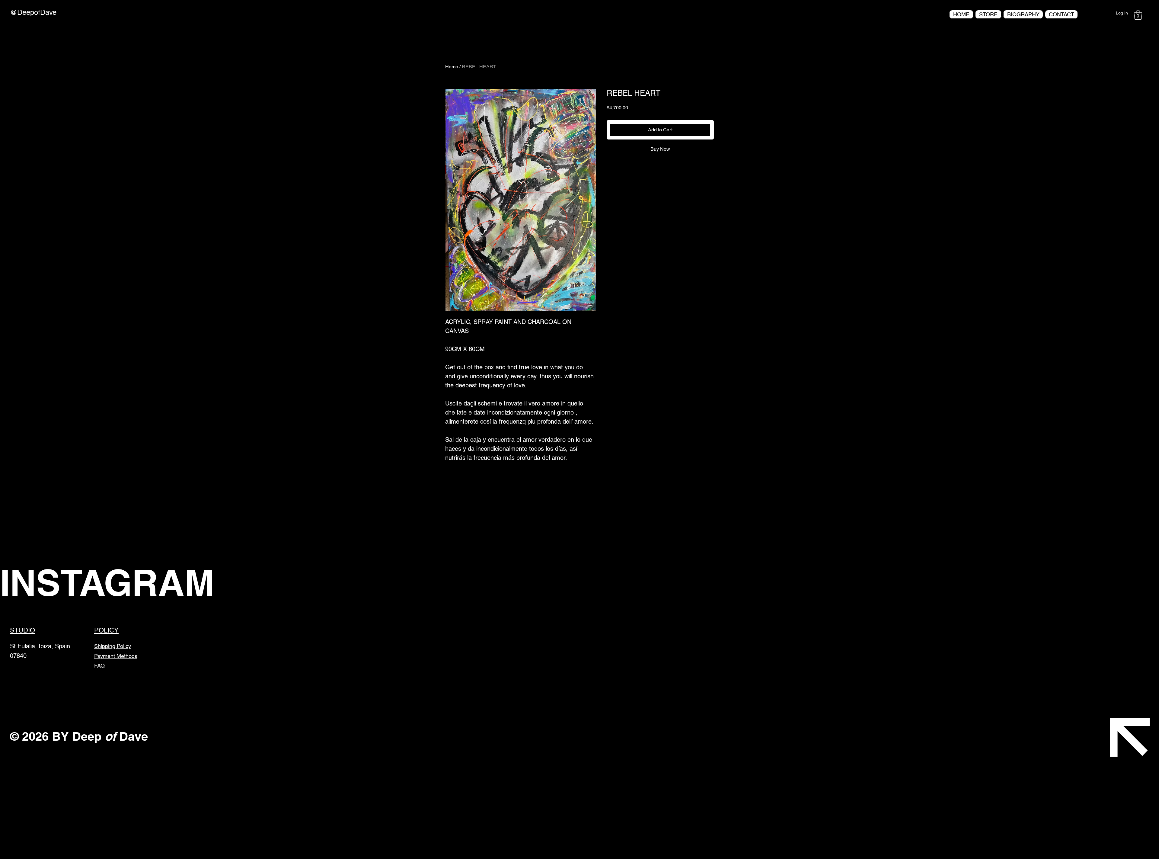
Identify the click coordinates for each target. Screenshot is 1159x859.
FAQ (99, 665)
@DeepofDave (33, 12)
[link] (1138, 15)
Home (451, 66)
